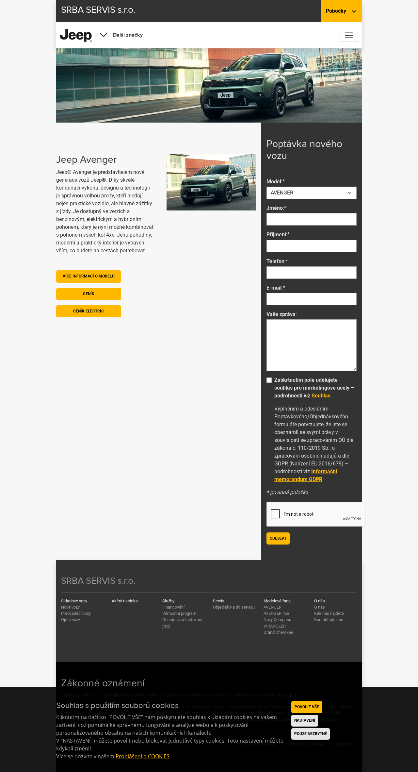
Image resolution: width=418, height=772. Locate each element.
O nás (319, 607)
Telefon (275, 261)
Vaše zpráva (281, 314)
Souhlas (321, 396)
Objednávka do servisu (234, 607)
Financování (173, 607)
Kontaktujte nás (328, 619)
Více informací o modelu (89, 276)
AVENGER (272, 607)
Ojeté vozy (70, 619)
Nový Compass (277, 619)
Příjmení (276, 234)
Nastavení (304, 720)
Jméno (274, 208)
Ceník (88, 294)
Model (273, 181)
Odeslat (278, 538)
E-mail (273, 288)
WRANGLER (275, 626)
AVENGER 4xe (276, 613)
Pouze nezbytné (310, 733)
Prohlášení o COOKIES (142, 756)
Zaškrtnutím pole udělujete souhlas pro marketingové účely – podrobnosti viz (314, 388)
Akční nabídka (125, 600)
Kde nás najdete (329, 613)
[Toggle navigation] (349, 35)
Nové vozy (70, 607)
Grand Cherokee (278, 632)
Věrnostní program (179, 613)
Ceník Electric (88, 311)
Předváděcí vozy (76, 613)
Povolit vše (307, 707)
